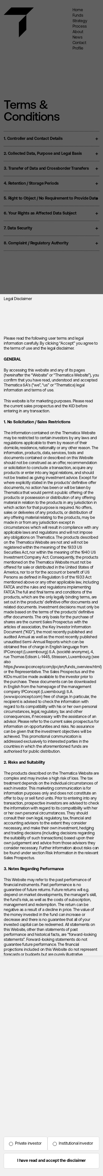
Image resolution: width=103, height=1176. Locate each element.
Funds (77, 16)
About (77, 32)
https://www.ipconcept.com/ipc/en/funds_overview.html (52, 667)
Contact (79, 43)
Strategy (79, 21)
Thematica (13, 18)
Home (77, 10)
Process (79, 27)
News (77, 38)
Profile (77, 49)
